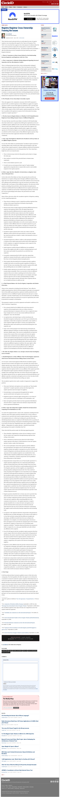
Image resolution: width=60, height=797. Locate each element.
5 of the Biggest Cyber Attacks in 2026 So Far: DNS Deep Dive (18, 733)
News (14, 7)
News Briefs (20, 786)
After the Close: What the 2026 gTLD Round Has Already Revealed (19, 764)
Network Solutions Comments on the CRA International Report (19, 622)
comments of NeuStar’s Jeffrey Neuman (13, 604)
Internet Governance (17, 650)
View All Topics (44, 73)
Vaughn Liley (4, 730)
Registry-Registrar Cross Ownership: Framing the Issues (17, 29)
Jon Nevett (5, 644)
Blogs (10, 7)
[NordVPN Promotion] (30, 23)
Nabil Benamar (4, 748)
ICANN (10, 650)
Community (19, 7)
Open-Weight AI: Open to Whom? (10, 746)
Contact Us (10, 785)
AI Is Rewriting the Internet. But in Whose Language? (15, 715)
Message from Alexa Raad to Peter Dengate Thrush (14, 605)
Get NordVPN (11, 638)
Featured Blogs (14, 786)
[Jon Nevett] (3, 38)
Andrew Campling (5, 755)
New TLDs (25, 650)
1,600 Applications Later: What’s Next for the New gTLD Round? (18, 759)
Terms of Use (22, 788)
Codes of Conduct (10, 788)
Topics (6, 7)
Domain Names (5, 650)
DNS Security (44, 47)
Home (3, 7)
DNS (42, 41)
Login (48, 1)
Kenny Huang (4, 742)
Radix (3, 724)
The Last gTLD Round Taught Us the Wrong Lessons (15, 728)
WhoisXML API (4, 735)
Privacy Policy (17, 788)
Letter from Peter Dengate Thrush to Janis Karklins (16, 632)
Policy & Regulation (32, 650)
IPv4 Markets (44, 67)
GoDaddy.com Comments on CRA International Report (18, 612)
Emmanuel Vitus (4, 772)
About (6, 785)
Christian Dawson (5, 717)
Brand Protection (45, 28)
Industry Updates (26, 786)
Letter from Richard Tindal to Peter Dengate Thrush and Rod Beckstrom (21, 617)
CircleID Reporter (4, 766)
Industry (25, 7)
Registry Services (6, 652)
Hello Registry (4, 761)
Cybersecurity (44, 54)
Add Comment (21, 37)
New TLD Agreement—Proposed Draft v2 (25, 598)
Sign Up (50, 1)
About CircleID (55, 1)
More (3, 774)
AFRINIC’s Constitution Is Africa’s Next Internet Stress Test (17, 770)
